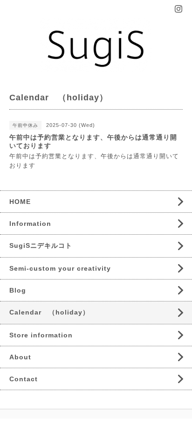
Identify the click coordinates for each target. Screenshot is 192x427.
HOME (20, 201)
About (20, 357)
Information (30, 223)
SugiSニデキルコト (40, 245)
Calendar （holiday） (49, 312)
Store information (41, 335)
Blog (17, 290)
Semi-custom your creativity (60, 268)
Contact (23, 379)
